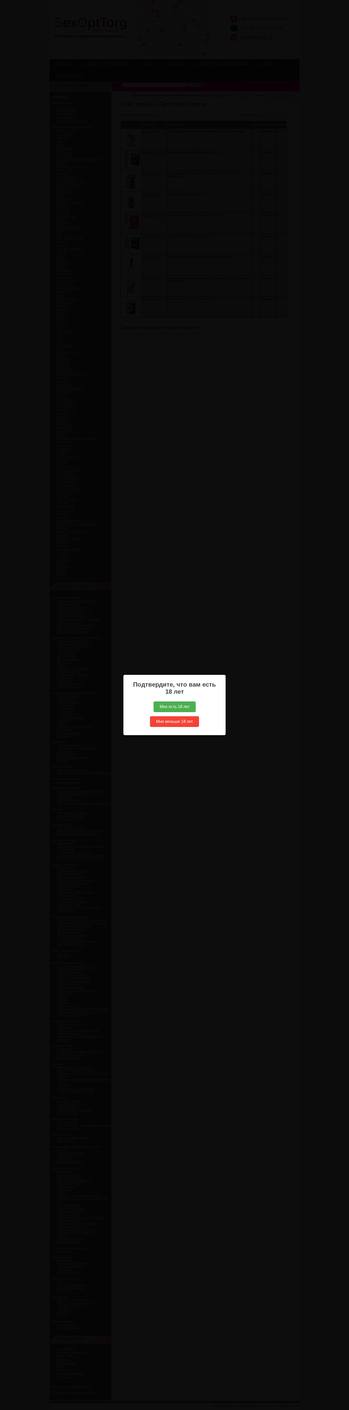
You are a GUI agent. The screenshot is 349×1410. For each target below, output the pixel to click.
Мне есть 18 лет (175, 706)
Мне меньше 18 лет (174, 721)
